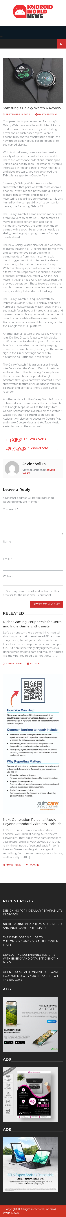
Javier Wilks (49, 114)
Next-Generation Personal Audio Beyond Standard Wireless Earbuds (32, 822)
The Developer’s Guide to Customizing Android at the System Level (31, 941)
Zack (36, 663)
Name (8, 541)
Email (7, 559)
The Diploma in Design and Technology (27, 449)
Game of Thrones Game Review (28, 440)
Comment (10, 509)
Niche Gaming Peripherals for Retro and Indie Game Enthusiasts (32, 624)
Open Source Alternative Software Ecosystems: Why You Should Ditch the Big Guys (31, 975)
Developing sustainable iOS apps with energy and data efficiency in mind (31, 958)
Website (8, 576)
